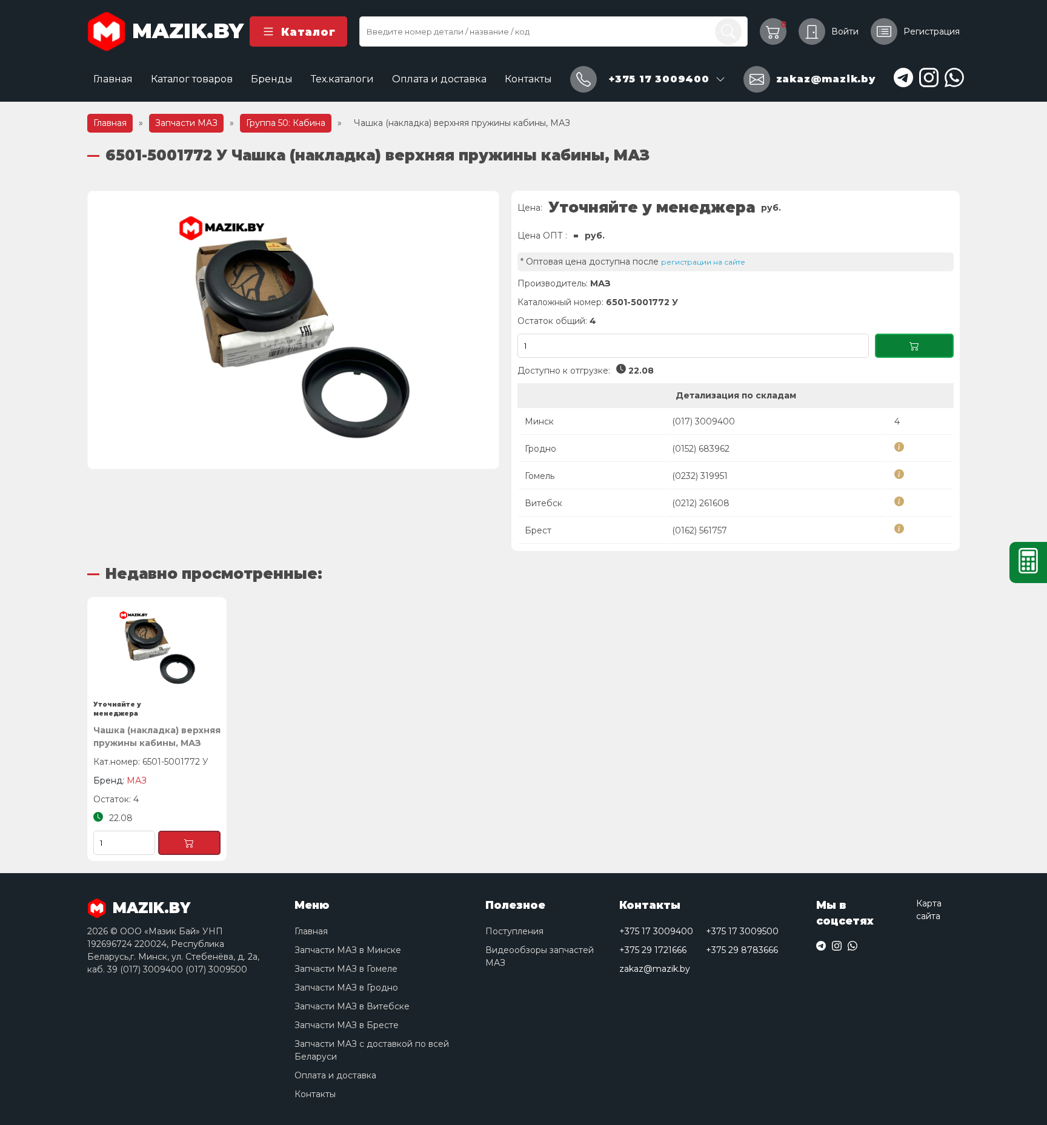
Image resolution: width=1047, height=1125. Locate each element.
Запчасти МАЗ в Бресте (346, 1025)
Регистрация (931, 31)
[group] (293, 330)
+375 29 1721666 (652, 950)
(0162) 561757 (699, 530)
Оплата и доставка (439, 79)
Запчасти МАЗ (186, 122)
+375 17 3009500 (742, 931)
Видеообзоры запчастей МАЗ (539, 956)
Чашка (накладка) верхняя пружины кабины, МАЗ (157, 736)
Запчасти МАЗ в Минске (347, 950)
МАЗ (600, 283)
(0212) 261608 (701, 503)
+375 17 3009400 (656, 931)
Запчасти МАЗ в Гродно (346, 987)
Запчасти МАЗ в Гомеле (345, 968)
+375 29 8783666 (742, 950)
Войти (845, 31)
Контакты (528, 79)
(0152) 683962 (701, 448)
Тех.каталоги (342, 79)
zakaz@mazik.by (654, 968)
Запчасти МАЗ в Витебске (352, 1006)
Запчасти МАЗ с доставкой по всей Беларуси (371, 1050)
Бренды (272, 79)
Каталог (308, 31)
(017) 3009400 (703, 421)
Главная (113, 79)
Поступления (514, 931)
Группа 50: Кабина (285, 122)
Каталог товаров (192, 79)
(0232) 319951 (700, 475)
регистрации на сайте (703, 261)
